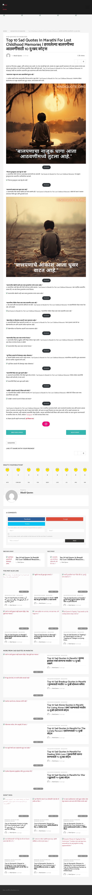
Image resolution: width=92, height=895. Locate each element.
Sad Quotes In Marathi (16, 37)
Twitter (27, 524)
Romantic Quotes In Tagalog (72, 859)
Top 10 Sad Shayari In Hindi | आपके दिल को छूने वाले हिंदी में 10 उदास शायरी (46, 599)
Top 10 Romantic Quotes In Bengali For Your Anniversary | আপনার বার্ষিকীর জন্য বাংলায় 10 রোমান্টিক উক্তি (45, 866)
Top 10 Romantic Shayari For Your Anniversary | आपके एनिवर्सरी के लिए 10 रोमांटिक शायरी (46, 825)
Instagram (29, 414)
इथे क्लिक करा (30, 418)
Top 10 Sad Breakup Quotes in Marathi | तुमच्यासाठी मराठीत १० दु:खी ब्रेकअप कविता (66, 683)
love (57, 482)
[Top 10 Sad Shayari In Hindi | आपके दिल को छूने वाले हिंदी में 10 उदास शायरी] (46, 584)
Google (65, 519)
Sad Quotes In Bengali (40, 632)
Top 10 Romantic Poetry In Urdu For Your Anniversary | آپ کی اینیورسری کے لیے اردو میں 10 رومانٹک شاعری (16, 826)
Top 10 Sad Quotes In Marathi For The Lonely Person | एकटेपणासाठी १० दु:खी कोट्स (66, 731)
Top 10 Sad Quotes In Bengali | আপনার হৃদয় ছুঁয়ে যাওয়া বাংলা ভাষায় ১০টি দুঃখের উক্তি (45, 636)
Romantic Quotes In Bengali (42, 859)
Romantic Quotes (10, 821)
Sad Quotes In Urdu (10, 595)
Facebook (27, 519)
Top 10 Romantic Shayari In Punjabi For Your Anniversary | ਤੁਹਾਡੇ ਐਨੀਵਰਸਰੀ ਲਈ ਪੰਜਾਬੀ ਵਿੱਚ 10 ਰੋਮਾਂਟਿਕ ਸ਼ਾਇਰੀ (16, 866)
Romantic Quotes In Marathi (72, 819)
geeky (47, 482)
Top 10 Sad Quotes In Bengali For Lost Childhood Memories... (72, 558)
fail (29, 482)
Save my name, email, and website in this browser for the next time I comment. (30, 536)
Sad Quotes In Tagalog (70, 632)
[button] (87, 7)
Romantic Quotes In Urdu (12, 819)
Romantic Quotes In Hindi (41, 819)
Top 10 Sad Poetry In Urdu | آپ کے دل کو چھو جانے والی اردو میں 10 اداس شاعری (16, 600)
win (85, 482)
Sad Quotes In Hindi (39, 595)
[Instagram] (46, 424)
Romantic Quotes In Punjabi (13, 859)
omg (76, 482)
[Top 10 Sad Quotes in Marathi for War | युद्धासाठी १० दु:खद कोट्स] (23, 780)
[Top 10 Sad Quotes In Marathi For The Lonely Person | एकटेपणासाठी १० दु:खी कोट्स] (23, 734)
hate (7, 482)
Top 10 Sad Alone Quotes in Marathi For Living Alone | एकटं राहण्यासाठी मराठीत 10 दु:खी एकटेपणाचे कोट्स (66, 707)
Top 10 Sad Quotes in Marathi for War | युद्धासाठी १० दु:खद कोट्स (66, 776)
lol (66, 482)
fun (38, 482)
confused (18, 482)
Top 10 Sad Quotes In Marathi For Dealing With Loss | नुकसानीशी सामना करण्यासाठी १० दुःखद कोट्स (64, 754)
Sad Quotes (11, 443)
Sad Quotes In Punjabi (70, 595)
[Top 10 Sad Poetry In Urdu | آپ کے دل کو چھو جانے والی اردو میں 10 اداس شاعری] (16, 584)
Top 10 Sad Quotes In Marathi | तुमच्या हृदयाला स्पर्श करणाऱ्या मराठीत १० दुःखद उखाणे (16, 636)
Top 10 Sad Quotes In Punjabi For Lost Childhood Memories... (28, 558)
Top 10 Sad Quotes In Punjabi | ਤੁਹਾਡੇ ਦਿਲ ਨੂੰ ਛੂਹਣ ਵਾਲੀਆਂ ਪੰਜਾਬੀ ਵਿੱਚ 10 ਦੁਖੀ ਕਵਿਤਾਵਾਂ (74, 600)
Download (46, 167)
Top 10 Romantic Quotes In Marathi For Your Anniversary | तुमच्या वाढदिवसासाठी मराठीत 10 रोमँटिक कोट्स (75, 826)
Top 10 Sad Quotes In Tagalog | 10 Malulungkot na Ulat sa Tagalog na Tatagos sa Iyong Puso (75, 637)
